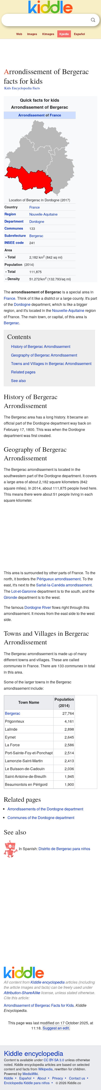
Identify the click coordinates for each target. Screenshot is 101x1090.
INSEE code (14, 242)
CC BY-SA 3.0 (54, 1060)
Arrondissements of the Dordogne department (45, 809)
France (55, 115)
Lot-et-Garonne (23, 591)
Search (93, 20)
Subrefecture (15, 235)
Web (19, 34)
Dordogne (36, 221)
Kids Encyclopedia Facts (22, 88)
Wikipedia (45, 1069)
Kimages (48, 34)
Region (10, 214)
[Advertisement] (50, 52)
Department (13, 221)
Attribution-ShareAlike (22, 992)
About (41, 1078)
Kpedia (64, 34)
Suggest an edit (56, 1027)
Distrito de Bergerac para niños (64, 848)
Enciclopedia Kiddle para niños (27, 1082)
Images (32, 34)
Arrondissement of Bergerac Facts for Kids (39, 1005)
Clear (83, 20)
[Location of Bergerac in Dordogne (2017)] (39, 157)
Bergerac (36, 235)
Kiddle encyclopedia (48, 982)
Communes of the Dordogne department (41, 817)
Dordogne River (37, 607)
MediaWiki (30, 1073)
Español (79, 34)
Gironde (10, 597)
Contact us (77, 1078)
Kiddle (8, 1078)
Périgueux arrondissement (59, 578)
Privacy (57, 1078)
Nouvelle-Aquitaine (43, 214)
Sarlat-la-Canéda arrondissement (64, 585)
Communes (13, 228)
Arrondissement (31, 115)
